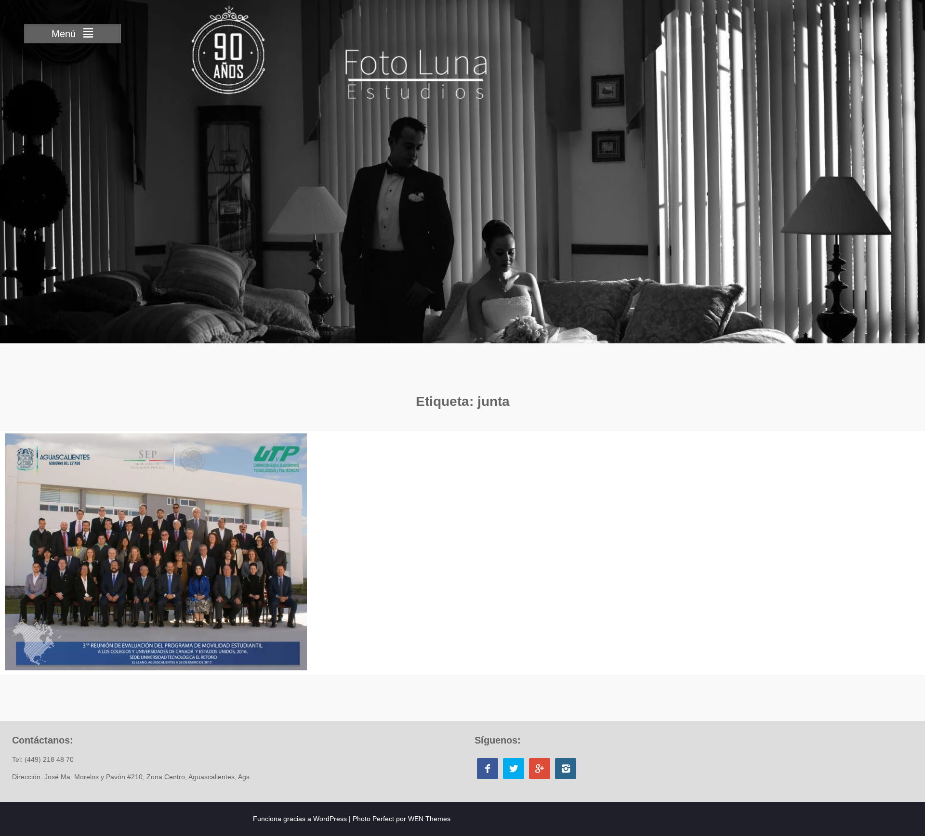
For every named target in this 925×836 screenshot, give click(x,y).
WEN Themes (429, 819)
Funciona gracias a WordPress (300, 819)
